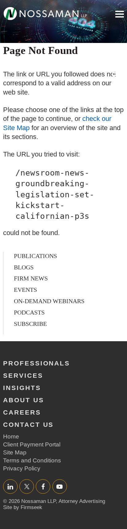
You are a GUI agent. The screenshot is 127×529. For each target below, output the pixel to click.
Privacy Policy (21, 468)
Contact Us (28, 424)
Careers (22, 412)
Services (23, 375)
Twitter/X (26, 486)
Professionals (36, 363)
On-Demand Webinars (49, 301)
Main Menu (119, 14)
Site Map (15, 452)
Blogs (24, 267)
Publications (35, 256)
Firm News (31, 278)
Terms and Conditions (32, 460)
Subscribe (30, 323)
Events (25, 289)
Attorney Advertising (82, 501)
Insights (22, 387)
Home (11, 436)
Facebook (43, 486)
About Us (23, 400)
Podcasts (29, 312)
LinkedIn (10, 486)
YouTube (59, 486)
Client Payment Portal (31, 444)
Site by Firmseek (22, 507)
